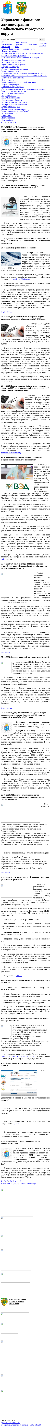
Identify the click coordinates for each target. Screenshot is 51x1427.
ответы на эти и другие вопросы (17, 1056)
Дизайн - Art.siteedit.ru (10, 1423)
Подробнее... (6, 312)
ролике (17, 1123)
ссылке (19, 976)
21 (21, 122)
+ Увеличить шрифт (9, 1183)
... (18, 122)
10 (15, 122)
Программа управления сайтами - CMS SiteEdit (21, 1425)
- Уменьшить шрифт (27, 1183)
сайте (3, 559)
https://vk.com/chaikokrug (20, 279)
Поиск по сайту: (8, 40)
